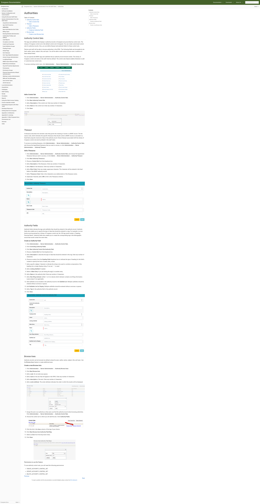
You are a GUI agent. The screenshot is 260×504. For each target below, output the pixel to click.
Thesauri (91, 15)
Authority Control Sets (94, 12)
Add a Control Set (94, 14)
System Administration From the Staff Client (45, 6)
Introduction (5, 8)
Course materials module (8, 102)
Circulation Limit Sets (8, 42)
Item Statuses (6, 52)
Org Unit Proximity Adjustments (11, 66)
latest (255, 6)
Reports (4, 98)
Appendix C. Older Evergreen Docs (10, 117)
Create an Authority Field (95, 21)
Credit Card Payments (8, 44)
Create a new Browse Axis (96, 25)
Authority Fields (92, 19)
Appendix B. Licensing (7, 115)
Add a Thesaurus (94, 17)
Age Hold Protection (8, 25)
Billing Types (6, 31)
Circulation (4, 96)
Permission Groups (8, 70)
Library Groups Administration (10, 57)
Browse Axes (92, 23)
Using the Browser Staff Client (9, 17)
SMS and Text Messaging (9, 78)
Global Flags (6, 50)
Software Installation (7, 11)
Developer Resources (7, 108)
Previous (26, 476)
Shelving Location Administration (11, 76)
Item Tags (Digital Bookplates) (10, 55)
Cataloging (4, 89)
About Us (238, 2)
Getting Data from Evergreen (9, 110)
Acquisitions (5, 87)
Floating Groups (7, 48)
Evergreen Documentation (11, 2)
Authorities (5, 27)
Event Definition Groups (9, 46)
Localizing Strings (7, 59)
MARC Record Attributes (9, 63)
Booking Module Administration (11, 33)
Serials (3, 93)
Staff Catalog (5, 91)
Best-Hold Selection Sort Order (11, 29)
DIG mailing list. (73, 480)
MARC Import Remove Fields (10, 61)
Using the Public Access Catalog (10, 100)
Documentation (217, 2)
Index (3, 123)
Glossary (4, 121)
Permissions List (6, 119)
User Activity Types (8, 80)
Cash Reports (6, 39)
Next (83, 478)
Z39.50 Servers (7, 82)
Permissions (6, 68)
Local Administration (7, 85)
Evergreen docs (5, 6)
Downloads (229, 2)
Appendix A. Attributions (8, 113)
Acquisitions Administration (10, 23)
